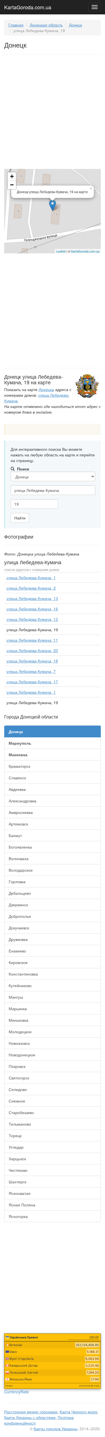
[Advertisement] (52, 113)
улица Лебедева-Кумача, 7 (31, 671)
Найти (19, 518)
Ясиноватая (20, 1193)
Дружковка (18, 939)
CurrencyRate (16, 1391)
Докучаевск (19, 928)
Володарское (21, 870)
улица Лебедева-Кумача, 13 (32, 598)
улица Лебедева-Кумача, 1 (31, 577)
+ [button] (12, 176)
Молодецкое (20, 1031)
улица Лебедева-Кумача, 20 (32, 650)
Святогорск (19, 1078)
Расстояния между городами (30, 1411)
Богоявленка (20, 847)
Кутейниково (20, 985)
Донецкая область (46, 25)
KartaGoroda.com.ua (27, 5)
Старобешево (21, 1112)
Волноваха (19, 858)
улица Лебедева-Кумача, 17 (32, 681)
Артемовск (18, 824)
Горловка (17, 881)
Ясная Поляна (22, 1205)
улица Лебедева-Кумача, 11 (32, 640)
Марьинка (18, 1008)
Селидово (18, 1089)
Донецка (46, 389)
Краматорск (19, 766)
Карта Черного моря (78, 1411)
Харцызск (17, 1158)
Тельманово (20, 1124)
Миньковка (18, 1020)
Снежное (17, 1101)
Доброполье (20, 916)
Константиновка (23, 974)
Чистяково (18, 1170)
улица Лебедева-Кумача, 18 (32, 661)
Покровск (17, 1066)
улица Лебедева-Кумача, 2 (31, 588)
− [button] (12, 184)
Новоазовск (19, 1043)
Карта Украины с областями (29, 1417)
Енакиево (17, 951)
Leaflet (61, 251)
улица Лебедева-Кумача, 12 (32, 619)
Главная (16, 25)
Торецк (15, 1135)
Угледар (16, 1147)
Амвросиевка (21, 812)
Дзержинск (18, 904)
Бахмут (15, 835)
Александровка (22, 801)
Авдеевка (17, 789)
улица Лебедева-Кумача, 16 (32, 609)
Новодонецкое (22, 1054)
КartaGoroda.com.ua (85, 251)
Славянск (17, 777)
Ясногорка (18, 1216)
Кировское (18, 962)
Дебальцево (20, 893)
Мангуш (16, 997)
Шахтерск (17, 1181)
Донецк (75, 25)
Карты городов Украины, (56, 1428)
